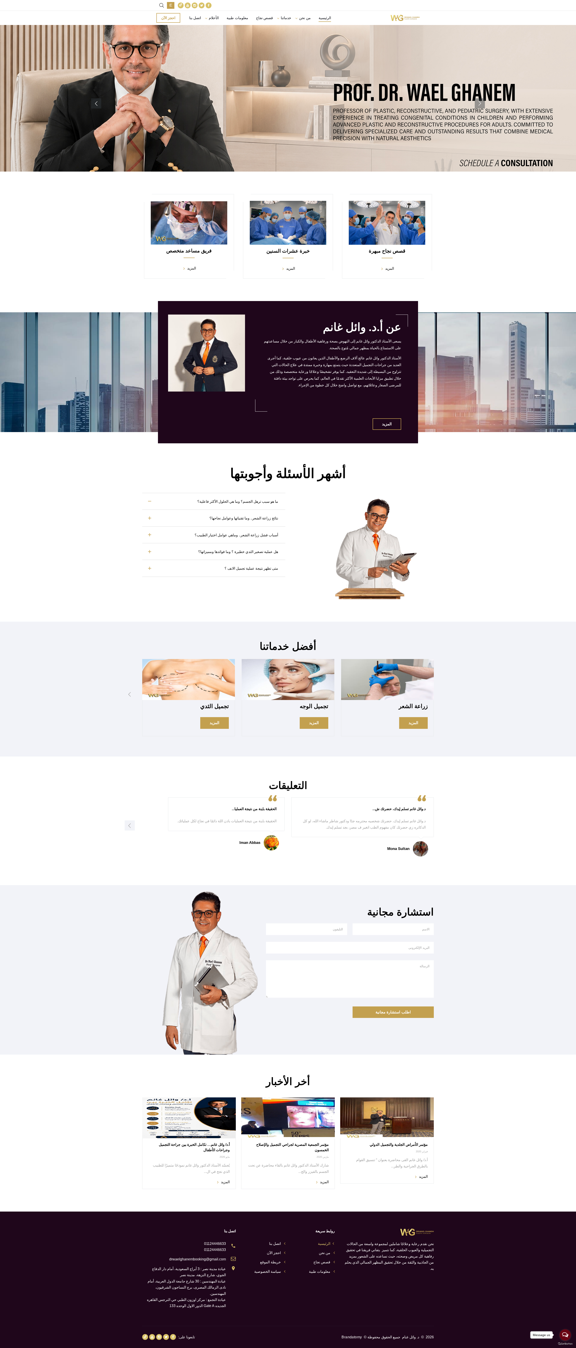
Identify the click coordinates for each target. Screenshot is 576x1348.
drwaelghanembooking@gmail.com (197, 1259)
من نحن (304, 18)
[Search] (162, 5)
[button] (480, 103)
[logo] (405, 18)
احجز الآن (168, 18)
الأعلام (214, 18)
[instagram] (195, 5)
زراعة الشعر (413, 706)
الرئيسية (325, 18)
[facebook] (209, 5)
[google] (181, 5)
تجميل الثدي (214, 706)
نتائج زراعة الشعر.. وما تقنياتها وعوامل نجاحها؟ (243, 518)
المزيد (288, 123)
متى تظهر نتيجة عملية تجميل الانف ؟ (251, 568)
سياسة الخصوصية (267, 1271)
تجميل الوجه (314, 706)
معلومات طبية (237, 18)
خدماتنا (286, 18)
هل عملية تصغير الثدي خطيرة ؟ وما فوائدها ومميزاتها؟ (238, 552)
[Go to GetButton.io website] (565, 1343)
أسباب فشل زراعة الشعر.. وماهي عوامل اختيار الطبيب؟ (236, 535)
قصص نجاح (264, 18)
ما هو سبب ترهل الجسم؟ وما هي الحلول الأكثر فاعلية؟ (237, 501)
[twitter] (202, 5)
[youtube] (188, 5)
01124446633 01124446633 (215, 1247)
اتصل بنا (195, 18)
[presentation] (130, 694)
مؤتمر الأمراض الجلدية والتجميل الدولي (399, 1144)
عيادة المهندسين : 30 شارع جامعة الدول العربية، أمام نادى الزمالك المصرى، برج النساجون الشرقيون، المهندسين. (187, 1287)
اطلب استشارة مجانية (393, 1012)
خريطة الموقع (270, 1262)
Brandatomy (352, 1337)
